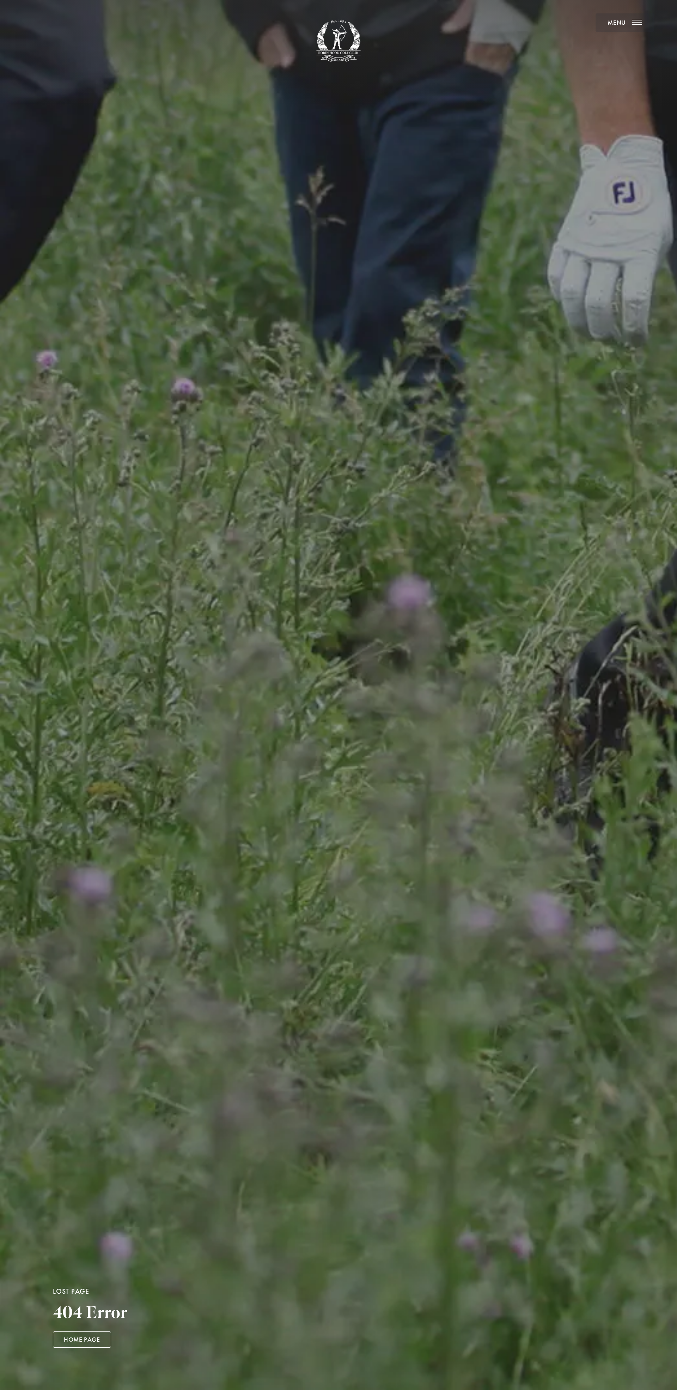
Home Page (82, 1339)
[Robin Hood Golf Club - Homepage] (338, 40)
